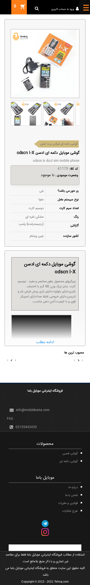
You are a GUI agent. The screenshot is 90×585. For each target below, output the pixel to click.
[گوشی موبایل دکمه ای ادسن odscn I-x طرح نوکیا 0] (26, 113)
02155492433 (26, 427)
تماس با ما (71, 495)
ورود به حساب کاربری (63, 9)
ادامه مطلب (45, 342)
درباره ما (73, 487)
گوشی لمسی (70, 453)
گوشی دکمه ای (69, 461)
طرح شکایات (70, 511)
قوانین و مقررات (68, 503)
